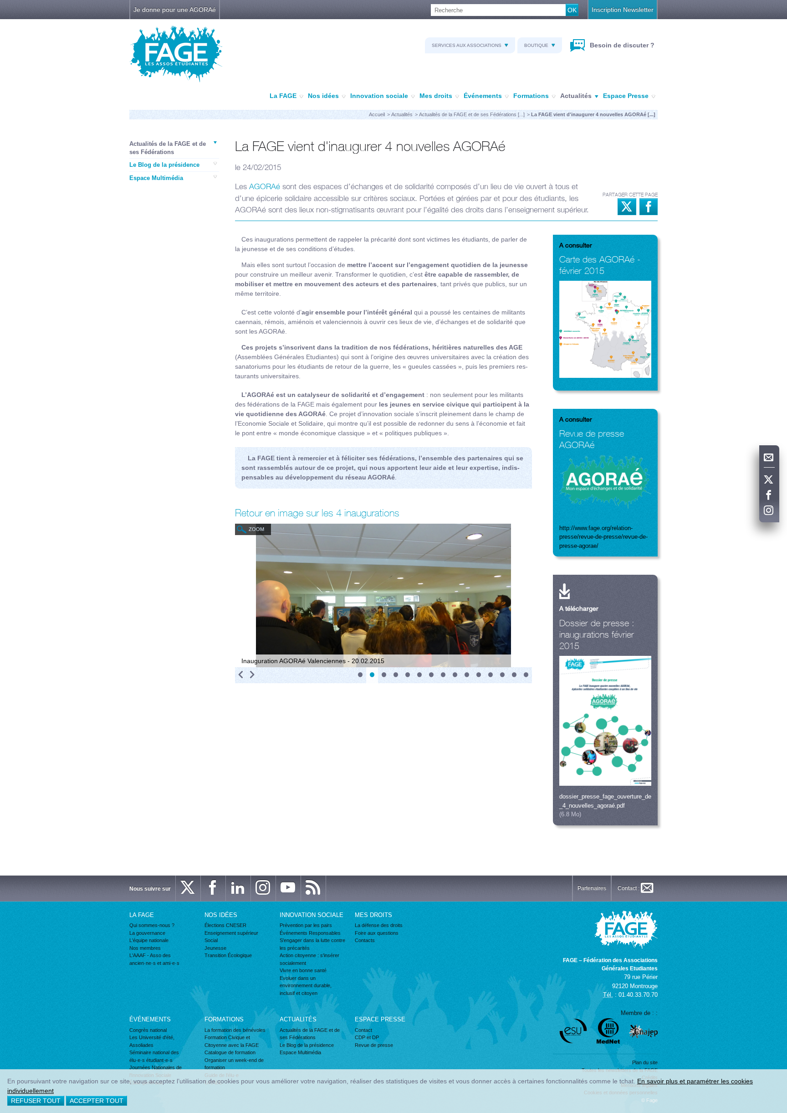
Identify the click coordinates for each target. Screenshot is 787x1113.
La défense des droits (379, 925)
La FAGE (283, 95)
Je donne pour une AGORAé (174, 9)
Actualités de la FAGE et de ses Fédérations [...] (472, 114)
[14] (514, 675)
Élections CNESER (225, 925)
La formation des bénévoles (235, 1030)
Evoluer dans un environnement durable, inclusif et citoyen (306, 985)
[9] (455, 675)
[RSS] (313, 888)
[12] (490, 675)
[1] (360, 675)
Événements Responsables (310, 933)
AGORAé (264, 186)
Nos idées (323, 95)
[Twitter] (769, 479)
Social (211, 940)
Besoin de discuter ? (621, 45)
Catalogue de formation (230, 1052)
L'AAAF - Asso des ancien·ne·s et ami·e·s (154, 959)
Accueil (377, 114)
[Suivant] (252, 675)
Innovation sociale (379, 95)
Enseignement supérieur (231, 933)
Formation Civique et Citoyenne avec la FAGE (231, 1041)
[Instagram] (769, 510)
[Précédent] (240, 675)
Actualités (576, 95)
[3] (384, 675)
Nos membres (145, 948)
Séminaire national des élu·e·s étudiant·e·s (154, 1056)
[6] (419, 675)
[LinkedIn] (238, 888)
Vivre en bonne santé (303, 970)
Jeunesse (215, 948)
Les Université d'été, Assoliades (151, 1041)
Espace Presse (626, 95)
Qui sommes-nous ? (151, 925)
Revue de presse (374, 1045)
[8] (443, 675)
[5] (408, 675)
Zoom (256, 529)
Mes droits (435, 95)
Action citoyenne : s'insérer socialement (309, 959)
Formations (531, 95)
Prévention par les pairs (306, 925)
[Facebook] (769, 495)
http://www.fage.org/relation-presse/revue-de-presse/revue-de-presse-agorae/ (603, 537)
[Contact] (769, 457)
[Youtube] (288, 888)
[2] (372, 675)
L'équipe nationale (149, 940)
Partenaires (591, 888)
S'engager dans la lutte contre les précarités (312, 944)
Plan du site (645, 1062)
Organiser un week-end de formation (234, 1064)
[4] (396, 675)
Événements (483, 95)
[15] (526, 675)
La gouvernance (147, 933)
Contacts (365, 940)
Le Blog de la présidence (164, 164)
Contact (363, 1030)
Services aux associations (466, 45)
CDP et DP (367, 1037)
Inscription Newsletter (623, 9)
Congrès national (148, 1030)
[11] (479, 675)
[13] (502, 675)
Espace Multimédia (156, 178)
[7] (431, 675)
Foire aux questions (377, 933)
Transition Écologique (228, 955)
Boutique (536, 45)
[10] (467, 675)
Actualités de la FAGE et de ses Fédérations (167, 147)
